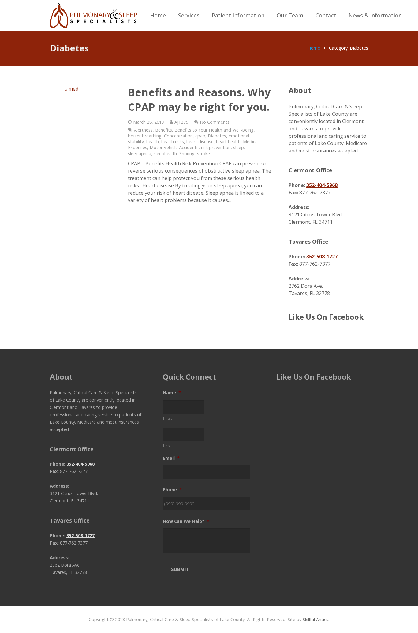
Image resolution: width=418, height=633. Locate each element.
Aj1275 (181, 122)
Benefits (163, 130)
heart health (228, 141)
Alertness (143, 130)
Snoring (187, 153)
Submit (180, 569)
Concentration (178, 136)
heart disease (200, 141)
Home (314, 48)
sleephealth (165, 153)
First (167, 418)
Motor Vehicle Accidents (174, 147)
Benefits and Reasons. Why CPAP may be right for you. (199, 99)
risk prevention (216, 147)
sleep (238, 147)
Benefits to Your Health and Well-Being (214, 130)
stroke (203, 153)
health (152, 141)
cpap (200, 136)
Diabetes (217, 136)
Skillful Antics (315, 619)
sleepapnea (139, 153)
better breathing (145, 136)
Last (167, 445)
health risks (172, 141)
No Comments (215, 122)
